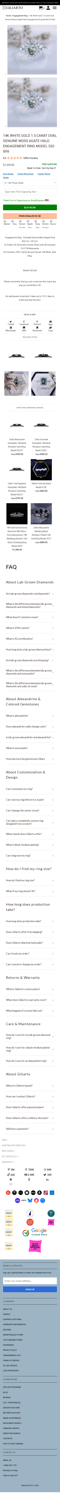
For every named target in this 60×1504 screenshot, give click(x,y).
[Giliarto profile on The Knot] (9, 1249)
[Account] (48, 8)
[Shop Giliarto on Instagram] (36, 1202)
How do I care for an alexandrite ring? (30, 1061)
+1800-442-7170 (9, 1465)
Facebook (24, 324)
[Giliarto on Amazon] (39, 1194)
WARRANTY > (8, 1162)
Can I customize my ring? (30, 789)
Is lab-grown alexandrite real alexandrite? (30, 737)
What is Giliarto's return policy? (30, 989)
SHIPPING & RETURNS (12, 1319)
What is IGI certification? (30, 639)
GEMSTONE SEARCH (11, 1433)
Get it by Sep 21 (49, 166)
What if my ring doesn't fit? (30, 891)
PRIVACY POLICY (10, 1350)
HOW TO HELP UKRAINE (13, 1444)
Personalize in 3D (30, 215)
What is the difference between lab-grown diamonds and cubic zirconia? (30, 685)
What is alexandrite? (30, 716)
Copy (50, 330)
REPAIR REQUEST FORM (13, 1335)
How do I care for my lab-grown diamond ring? (30, 1036)
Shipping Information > (14, 1145)
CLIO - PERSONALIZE (11, 1402)
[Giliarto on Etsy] (20, 1194)
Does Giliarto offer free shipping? (30, 932)
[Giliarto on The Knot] (8, 1194)
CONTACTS (7, 1438)
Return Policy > (10, 1156)
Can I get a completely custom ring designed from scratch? (30, 822)
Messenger (11, 330)
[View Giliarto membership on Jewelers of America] (30, 1216)
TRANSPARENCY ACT (12, 1355)
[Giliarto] (13, 8)
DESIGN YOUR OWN (11, 1408)
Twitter (11, 324)
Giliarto (24, 1485)
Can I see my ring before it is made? (30, 800)
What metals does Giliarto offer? (30, 834)
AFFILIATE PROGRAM (12, 1387)
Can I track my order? (30, 953)
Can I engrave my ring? (30, 855)
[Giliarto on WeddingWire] (14, 1194)
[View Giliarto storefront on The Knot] (30, 1225)
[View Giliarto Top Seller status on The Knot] (51, 1225)
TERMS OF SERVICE (11, 1360)
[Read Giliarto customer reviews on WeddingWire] (51, 1216)
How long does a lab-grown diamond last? (30, 649)
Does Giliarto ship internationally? (30, 943)
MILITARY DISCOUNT (11, 1413)
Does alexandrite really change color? (30, 726)
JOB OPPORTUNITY (11, 1371)
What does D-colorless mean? (30, 617)
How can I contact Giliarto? (30, 1096)
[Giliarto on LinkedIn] (47, 1179)
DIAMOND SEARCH (11, 1428)
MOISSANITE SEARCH (12, 1423)
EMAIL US (7, 1460)
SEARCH (6, 1314)
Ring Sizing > (8, 1151)
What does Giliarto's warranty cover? (30, 1000)
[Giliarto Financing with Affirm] (23, 1202)
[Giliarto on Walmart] (51, 1194)
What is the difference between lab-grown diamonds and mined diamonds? (30, 605)
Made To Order (34, 168)
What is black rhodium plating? (30, 845)
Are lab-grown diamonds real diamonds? (30, 594)
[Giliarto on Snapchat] (11, 1179)
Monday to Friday (10, 1470)
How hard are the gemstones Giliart (30, 759)
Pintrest (37, 324)
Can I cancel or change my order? (30, 964)
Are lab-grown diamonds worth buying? (30, 660)
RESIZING (7, 1330)
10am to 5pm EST (10, 1475)
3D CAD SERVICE (10, 1365)
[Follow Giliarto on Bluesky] (30, 1202)
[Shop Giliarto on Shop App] (17, 1202)
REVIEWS (7, 1397)
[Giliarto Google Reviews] (26, 1194)
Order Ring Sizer (25, 174)
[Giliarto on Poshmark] (45, 1194)
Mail (50, 324)
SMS (24, 330)
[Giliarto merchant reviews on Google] (35, 1237)
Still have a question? (30, 1129)
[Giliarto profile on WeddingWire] (9, 1235)
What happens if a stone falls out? (30, 1011)
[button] (55, 8)
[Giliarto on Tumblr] (29, 1179)
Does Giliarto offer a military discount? (30, 1118)
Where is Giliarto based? (30, 1085)
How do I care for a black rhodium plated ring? (30, 1049)
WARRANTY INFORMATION (14, 1324)
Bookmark (37, 330)
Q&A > (5, 1140)
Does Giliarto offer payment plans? (30, 1107)
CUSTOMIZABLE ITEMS (12, 1340)
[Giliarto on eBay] (33, 1194)
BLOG (5, 1392)
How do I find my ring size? (30, 880)
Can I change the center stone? (30, 810)
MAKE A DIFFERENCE (12, 1418)
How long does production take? (30, 921)
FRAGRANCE (8, 1345)
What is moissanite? (30, 748)
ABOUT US (7, 1309)
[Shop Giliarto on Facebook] (42, 1202)
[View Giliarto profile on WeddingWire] (9, 1216)
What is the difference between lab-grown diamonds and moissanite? (30, 672)
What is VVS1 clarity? (30, 628)
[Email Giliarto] (11, 1184)
